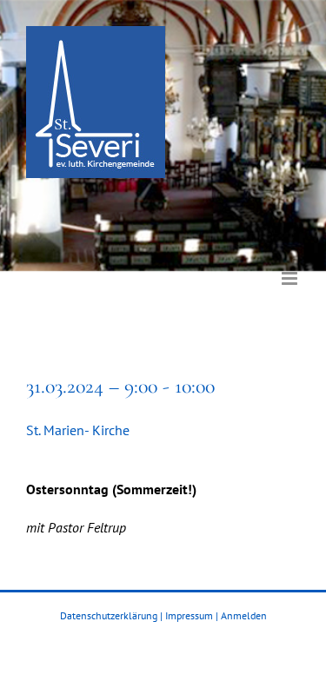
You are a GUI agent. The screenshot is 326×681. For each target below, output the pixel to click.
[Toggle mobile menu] (291, 265)
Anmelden (244, 615)
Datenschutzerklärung (108, 615)
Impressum (189, 615)
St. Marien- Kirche (78, 430)
